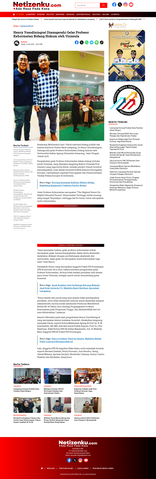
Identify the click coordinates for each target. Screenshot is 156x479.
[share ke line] (97, 44)
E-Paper (20, 14)
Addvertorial (83, 14)
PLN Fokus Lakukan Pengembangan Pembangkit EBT (108, 19)
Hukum (40, 14)
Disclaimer (82, 468)
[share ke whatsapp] (87, 44)
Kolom (105, 14)
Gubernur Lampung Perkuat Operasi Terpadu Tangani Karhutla (125, 173)
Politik (50, 14)
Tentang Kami (66, 468)
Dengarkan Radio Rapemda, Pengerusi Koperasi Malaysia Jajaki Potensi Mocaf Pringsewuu (126, 187)
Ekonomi (60, 14)
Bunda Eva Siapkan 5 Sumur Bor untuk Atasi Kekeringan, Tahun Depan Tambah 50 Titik (126, 147)
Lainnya (115, 14)
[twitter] (120, 6)
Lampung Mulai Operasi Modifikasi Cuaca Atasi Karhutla (125, 167)
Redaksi (24, 42)
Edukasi (70, 14)
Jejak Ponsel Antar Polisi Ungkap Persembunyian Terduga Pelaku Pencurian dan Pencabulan (124, 179)
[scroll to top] (149, 475)
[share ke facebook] (77, 44)
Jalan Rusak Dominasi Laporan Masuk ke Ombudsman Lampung (57, 19)
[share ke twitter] (82, 44)
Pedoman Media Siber (103, 468)
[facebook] (114, 6)
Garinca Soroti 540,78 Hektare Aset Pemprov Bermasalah (125, 161)
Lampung (30, 14)
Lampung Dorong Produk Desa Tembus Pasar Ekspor (126, 129)
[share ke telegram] (92, 44)
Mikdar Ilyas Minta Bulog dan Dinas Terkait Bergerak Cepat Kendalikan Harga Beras (125, 155)
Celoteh (96, 14)
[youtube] (131, 6)
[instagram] (125, 6)
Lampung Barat (26, 26)
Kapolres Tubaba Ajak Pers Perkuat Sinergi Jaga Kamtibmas (125, 140)
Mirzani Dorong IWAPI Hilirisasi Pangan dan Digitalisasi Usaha (124, 134)
